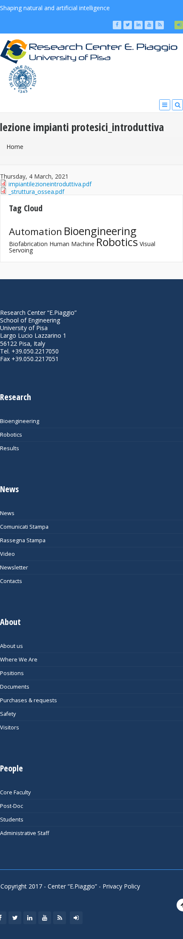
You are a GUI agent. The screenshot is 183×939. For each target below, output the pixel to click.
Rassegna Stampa (23, 540)
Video (7, 554)
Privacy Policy (121, 886)
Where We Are (18, 659)
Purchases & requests (28, 700)
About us (11, 646)
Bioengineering (100, 231)
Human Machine (71, 244)
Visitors (9, 727)
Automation (35, 231)
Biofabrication (28, 244)
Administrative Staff (24, 833)
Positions (12, 673)
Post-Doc (11, 806)
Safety (8, 714)
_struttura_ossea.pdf (36, 192)
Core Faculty (15, 792)
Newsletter (14, 567)
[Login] (178, 25)
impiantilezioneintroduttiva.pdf (50, 184)
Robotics (117, 242)
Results (9, 448)
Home (14, 147)
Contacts (11, 581)
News (7, 513)
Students (11, 819)
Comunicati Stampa (24, 526)
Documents (14, 686)
